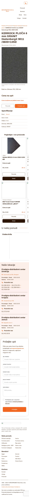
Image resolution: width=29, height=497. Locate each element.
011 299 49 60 (15, 287)
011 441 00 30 (6, 333)
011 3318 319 (5, 289)
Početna (4, 25)
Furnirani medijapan (7, 199)
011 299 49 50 (6, 285)
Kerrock (8, 114)
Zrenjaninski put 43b (8, 300)
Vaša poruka (6, 387)
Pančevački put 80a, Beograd (10, 274)
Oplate (4, 155)
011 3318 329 (5, 287)
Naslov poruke (7, 379)
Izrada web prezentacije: (11, 486)
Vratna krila (7, 234)
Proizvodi (9, 25)
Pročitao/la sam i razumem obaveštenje (14, 401)
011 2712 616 (5, 311)
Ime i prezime (6, 356)
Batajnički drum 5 (7, 322)
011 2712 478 (16, 285)
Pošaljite (14, 409)
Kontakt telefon (7, 364)
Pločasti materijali (17, 25)
